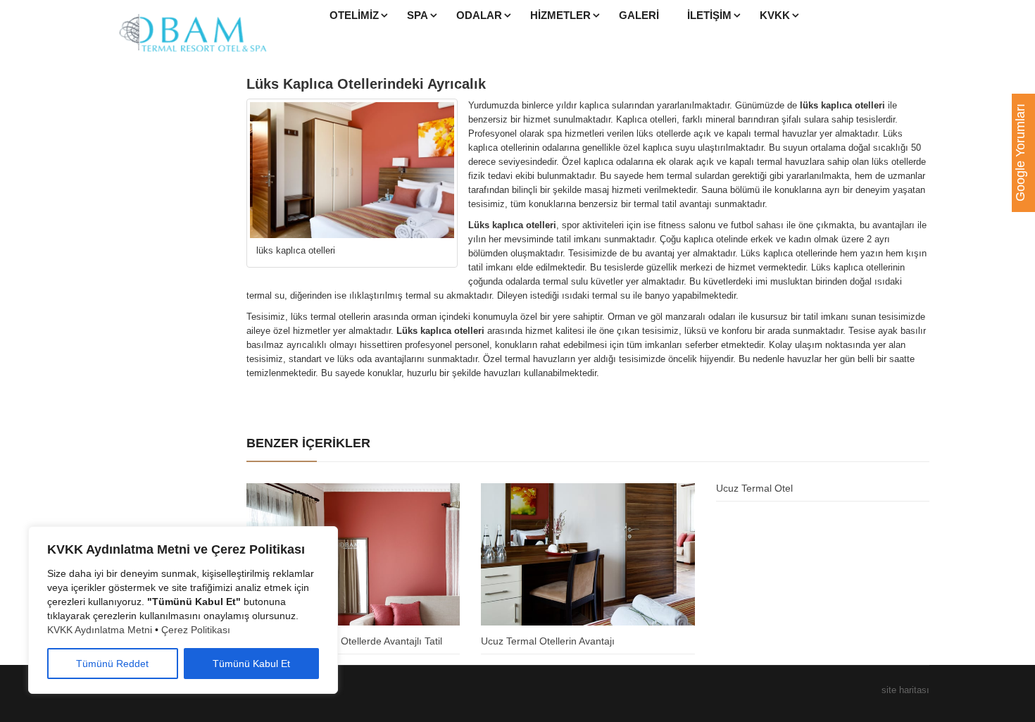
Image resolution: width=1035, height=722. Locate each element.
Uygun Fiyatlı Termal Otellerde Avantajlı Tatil (344, 641)
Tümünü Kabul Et (251, 663)
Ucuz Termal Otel (754, 488)
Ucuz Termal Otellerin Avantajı (548, 641)
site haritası (905, 690)
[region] (183, 610)
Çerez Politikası (195, 629)
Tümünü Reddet (112, 663)
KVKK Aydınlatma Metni (99, 629)
